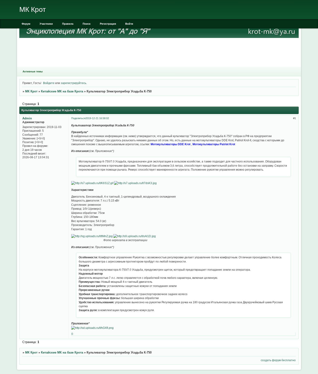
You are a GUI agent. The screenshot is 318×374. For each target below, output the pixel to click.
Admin (27, 118)
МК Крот (31, 91)
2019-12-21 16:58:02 (97, 118)
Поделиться (78, 118)
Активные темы (33, 71)
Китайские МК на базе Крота (62, 91)
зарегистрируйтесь (73, 82)
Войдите (48, 82)
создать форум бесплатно (278, 360)
